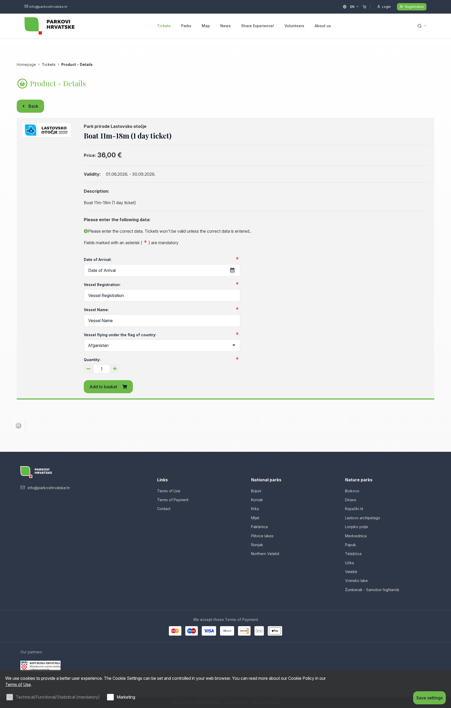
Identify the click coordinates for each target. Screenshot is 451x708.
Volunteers (294, 26)
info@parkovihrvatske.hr (48, 7)
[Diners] (227, 631)
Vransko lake (356, 580)
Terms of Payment (172, 500)
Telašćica (353, 553)
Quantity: (92, 359)
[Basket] (364, 7)
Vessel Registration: (102, 284)
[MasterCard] (175, 631)
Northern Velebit (265, 553)
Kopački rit (354, 508)
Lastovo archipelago (362, 518)
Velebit (351, 571)
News (225, 26)
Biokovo (352, 491)
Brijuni (256, 491)
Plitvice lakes (262, 536)
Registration (414, 7)
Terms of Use (168, 491)
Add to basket (103, 386)
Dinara (350, 500)
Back (33, 106)
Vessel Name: (96, 309)
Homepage (26, 64)
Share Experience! (257, 26)
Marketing (126, 697)
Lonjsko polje (356, 526)
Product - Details (77, 64)
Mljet (255, 518)
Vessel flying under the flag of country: (120, 335)
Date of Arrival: (97, 259)
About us (323, 26)
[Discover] (244, 631)
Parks (186, 26)
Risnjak (257, 545)
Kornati (257, 500)
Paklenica (259, 526)
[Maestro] (191, 631)
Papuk (350, 545)
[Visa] (209, 631)
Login (386, 7)
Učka (349, 563)
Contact (163, 508)
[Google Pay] (259, 631)
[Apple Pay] (275, 631)
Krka (255, 508)
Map (206, 26)
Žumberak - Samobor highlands (372, 589)
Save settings (429, 697)
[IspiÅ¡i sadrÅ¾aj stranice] (18, 425)
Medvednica (356, 536)
